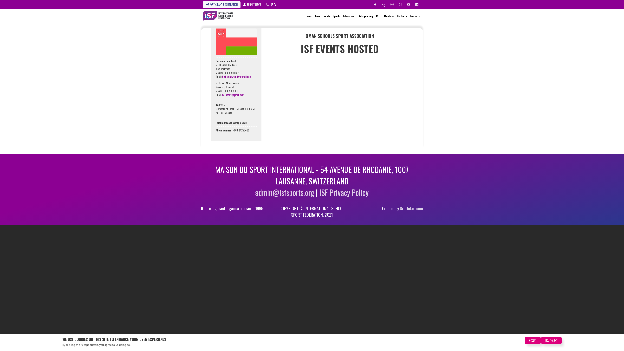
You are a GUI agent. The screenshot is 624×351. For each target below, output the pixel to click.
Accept (533, 340)
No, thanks (551, 340)
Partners (402, 16)
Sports (336, 16)
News (317, 16)
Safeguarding (366, 16)
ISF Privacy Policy (344, 192)
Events (326, 16)
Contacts (415, 16)
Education (348, 16)
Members (389, 16)
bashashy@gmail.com (233, 95)
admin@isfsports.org (284, 192)
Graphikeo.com (411, 208)
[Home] (218, 16)
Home (309, 16)
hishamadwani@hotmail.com (236, 77)
